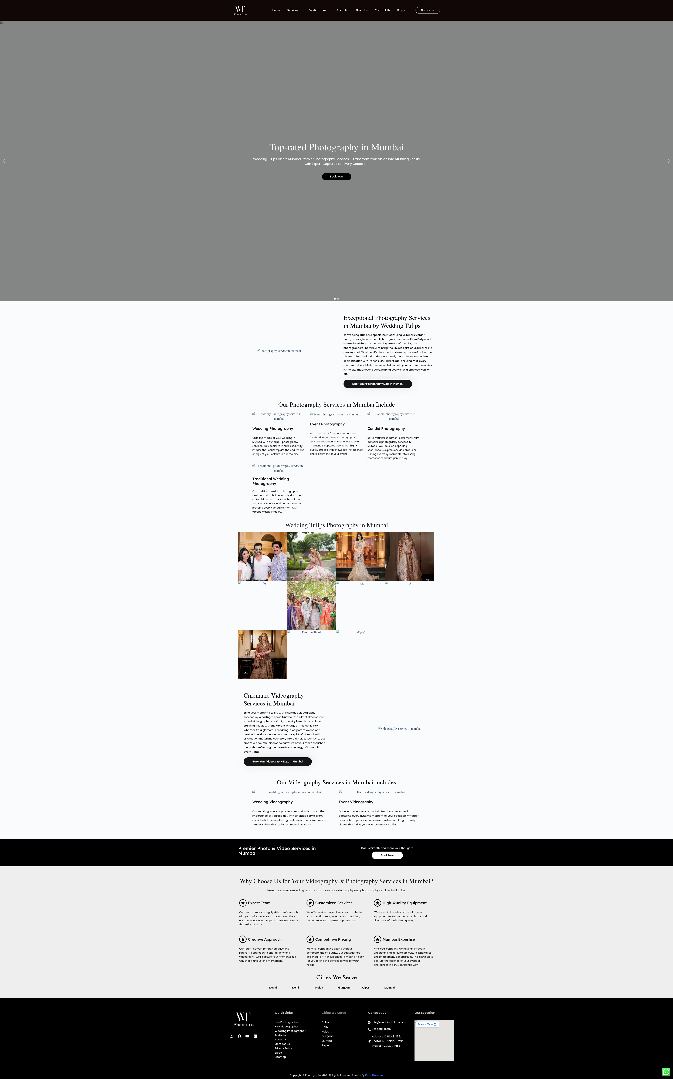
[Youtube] (247, 1036)
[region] (336, 161)
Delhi (295, 987)
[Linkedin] (255, 1036)
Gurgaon (344, 987)
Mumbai (389, 987)
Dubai (273, 987)
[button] (3, 161)
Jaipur (365, 987)
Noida (319, 987)
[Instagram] (231, 1036)
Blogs (401, 10)
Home (276, 10)
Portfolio (342, 10)
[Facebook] (239, 1036)
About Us (361, 10)
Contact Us (382, 10)
